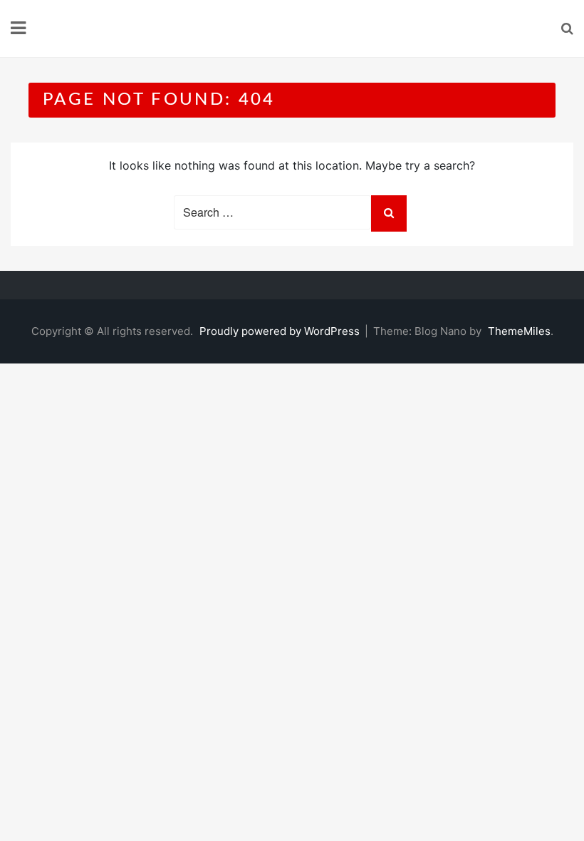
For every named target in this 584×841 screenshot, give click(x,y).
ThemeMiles (519, 331)
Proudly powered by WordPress (281, 331)
